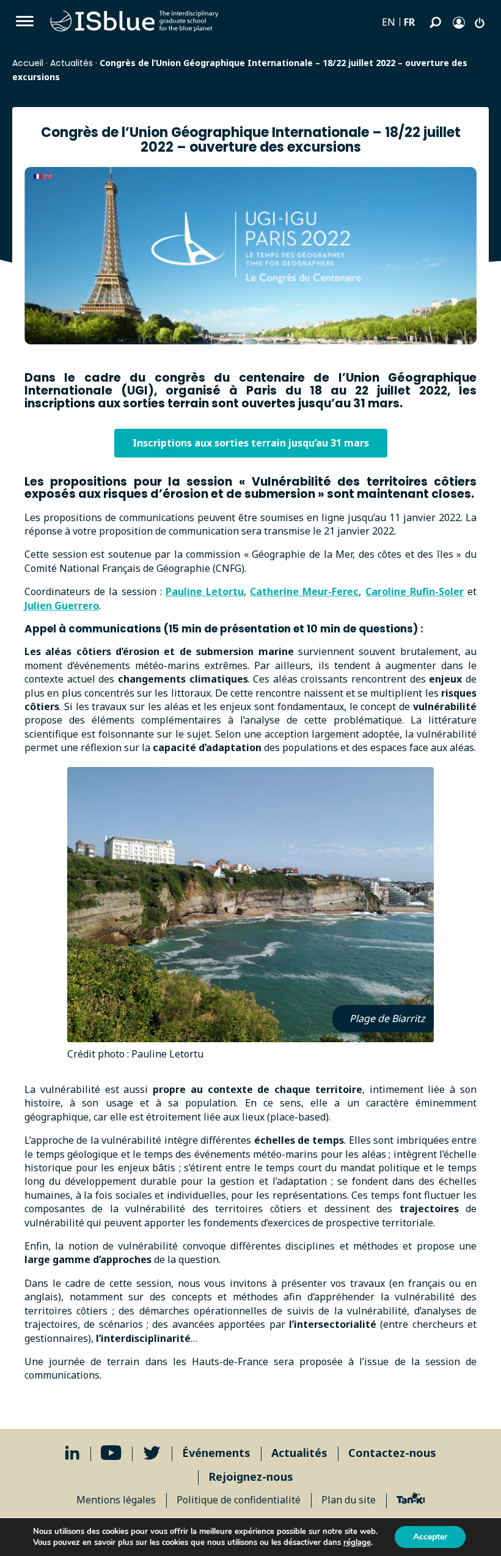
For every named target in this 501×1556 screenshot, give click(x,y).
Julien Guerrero (61, 605)
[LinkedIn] (72, 1453)
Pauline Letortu (205, 591)
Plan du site (348, 1499)
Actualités (71, 63)
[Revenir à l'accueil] (134, 21)
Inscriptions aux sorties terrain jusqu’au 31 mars (251, 443)
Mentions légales (116, 1499)
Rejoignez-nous (250, 1476)
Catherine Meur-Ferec (304, 591)
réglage (357, 1542)
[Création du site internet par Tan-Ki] (411, 1499)
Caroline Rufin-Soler (414, 591)
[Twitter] (152, 1453)
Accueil (27, 63)
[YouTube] (111, 1453)
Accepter (430, 1537)
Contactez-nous (392, 1452)
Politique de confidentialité (239, 1499)
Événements (216, 1452)
